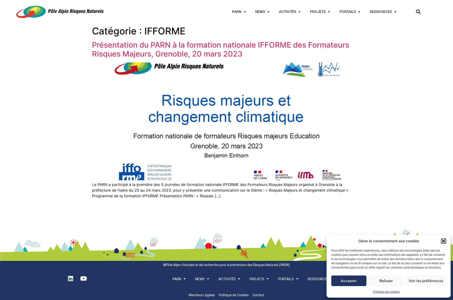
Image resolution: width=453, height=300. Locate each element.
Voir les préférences (426, 281)
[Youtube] (83, 278)
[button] (443, 241)
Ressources (381, 12)
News (260, 12)
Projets (318, 12)
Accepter (349, 281)
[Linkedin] (70, 278)
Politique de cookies (386, 291)
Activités (287, 12)
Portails (348, 12)
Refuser (386, 281)
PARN (236, 12)
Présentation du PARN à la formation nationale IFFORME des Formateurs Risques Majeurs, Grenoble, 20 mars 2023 (220, 49)
